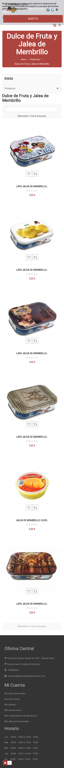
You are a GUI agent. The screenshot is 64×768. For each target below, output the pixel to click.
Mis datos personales (15, 693)
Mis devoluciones (12, 710)
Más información (37, 9)
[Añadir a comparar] (35, 174)
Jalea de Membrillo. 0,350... (32, 520)
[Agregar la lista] (29, 174)
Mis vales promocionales (16, 721)
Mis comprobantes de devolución (20, 716)
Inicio (8, 78)
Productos (9, 88)
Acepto (33, 18)
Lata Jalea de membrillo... (32, 186)
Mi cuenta (14, 685)
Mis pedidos (10, 704)
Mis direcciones (12, 699)
